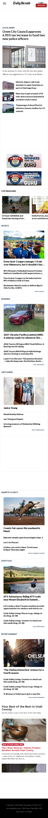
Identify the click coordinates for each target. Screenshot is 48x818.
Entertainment (9, 634)
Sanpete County (9, 492)
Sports (5, 226)
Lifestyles (6, 561)
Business (5, 299)
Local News (8, 28)
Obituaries (7, 372)
